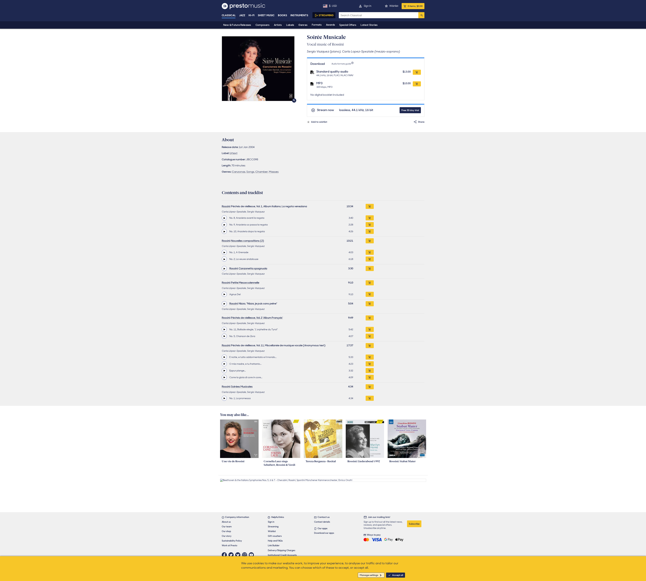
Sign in (367, 6)
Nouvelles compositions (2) (247, 240)
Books (282, 15)
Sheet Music (266, 15)
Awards (330, 24)
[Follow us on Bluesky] (238, 554)
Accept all (397, 575)
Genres (302, 25)
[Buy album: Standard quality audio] (417, 72)
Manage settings (369, 575)
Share (421, 121)
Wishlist (393, 6)
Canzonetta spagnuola (253, 268)
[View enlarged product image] (258, 68)
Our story (226, 536)
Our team (227, 526)
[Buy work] (370, 206)
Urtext (233, 153)
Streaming (326, 15)
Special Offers (347, 25)
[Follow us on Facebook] (225, 554)
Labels (290, 25)
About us (226, 521)
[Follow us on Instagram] (245, 554)
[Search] (421, 15)
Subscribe (414, 523)
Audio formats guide (341, 63)
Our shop (226, 531)
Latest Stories (369, 25)
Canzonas (238, 171)
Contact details (322, 521)
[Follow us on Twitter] (232, 554)
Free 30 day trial (410, 110)
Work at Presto (229, 545)
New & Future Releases (237, 25)
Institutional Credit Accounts (282, 555)
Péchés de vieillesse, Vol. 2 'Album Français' (257, 317)
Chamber (261, 171)
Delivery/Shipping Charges (281, 550)
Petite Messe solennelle (245, 282)
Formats (317, 24)
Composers (263, 25)
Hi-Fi (252, 15)
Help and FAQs (275, 540)
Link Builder (274, 545)
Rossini (226, 206)
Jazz (242, 15)
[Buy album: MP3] (417, 83)
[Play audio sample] (224, 217)
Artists (278, 25)
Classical (229, 15)
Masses (274, 171)
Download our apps (324, 533)
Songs (250, 171)
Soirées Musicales (242, 386)
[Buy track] (370, 217)
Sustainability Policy (232, 540)
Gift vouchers (275, 536)
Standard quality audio (332, 72)
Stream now (325, 110)
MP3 (319, 83)
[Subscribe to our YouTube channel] (252, 554)
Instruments (299, 15)
